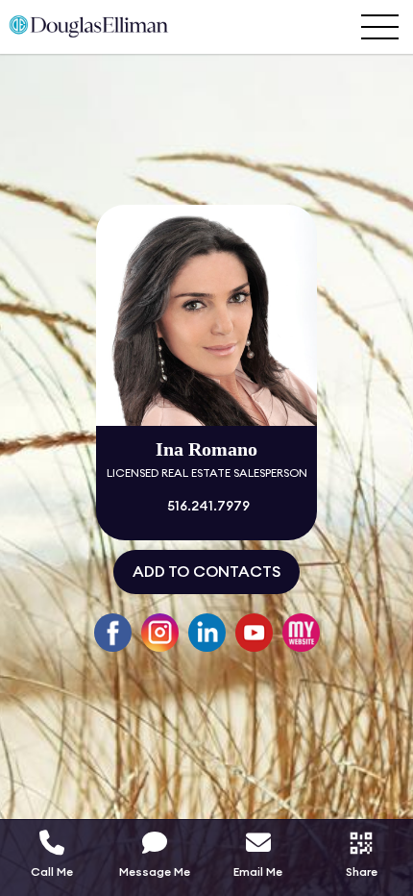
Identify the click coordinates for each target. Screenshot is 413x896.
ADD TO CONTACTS (206, 572)
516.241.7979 (207, 506)
